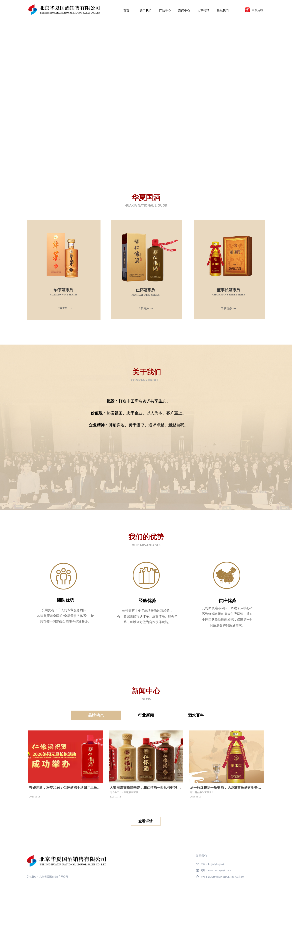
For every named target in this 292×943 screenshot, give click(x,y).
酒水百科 (196, 715)
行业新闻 (146, 715)
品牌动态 (96, 715)
